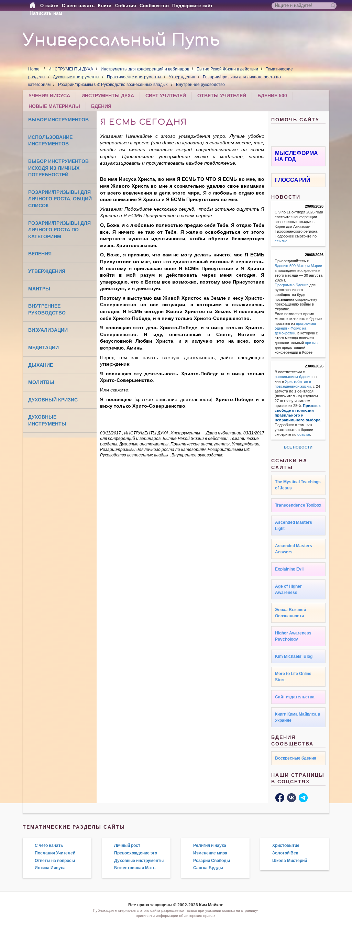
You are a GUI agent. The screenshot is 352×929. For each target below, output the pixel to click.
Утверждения (182, 77)
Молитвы (41, 382)
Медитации (43, 347)
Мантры (39, 288)
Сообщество (154, 5)
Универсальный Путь (121, 40)
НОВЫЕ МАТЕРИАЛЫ (54, 106)
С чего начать (78, 5)
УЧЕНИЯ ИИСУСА (49, 95)
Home (34, 69)
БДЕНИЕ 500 (272, 95)
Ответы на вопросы (55, 860)
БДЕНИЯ (101, 106)
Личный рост (127, 845)
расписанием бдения (293, 377)
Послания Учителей (55, 853)
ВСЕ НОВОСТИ (298, 447)
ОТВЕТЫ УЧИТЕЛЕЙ (221, 95)
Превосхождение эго (135, 853)
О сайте (49, 5)
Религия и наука (209, 845)
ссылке (281, 241)
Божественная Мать (134, 867)
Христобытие (285, 845)
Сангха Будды (208, 867)
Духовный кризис (53, 399)
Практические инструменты (134, 77)
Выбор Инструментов (58, 119)
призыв (311, 343)
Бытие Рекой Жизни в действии (227, 69)
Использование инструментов (50, 140)
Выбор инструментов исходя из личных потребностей (58, 167)
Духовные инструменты (76, 77)
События (125, 5)
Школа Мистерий (289, 860)
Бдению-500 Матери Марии (298, 266)
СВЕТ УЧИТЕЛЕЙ (165, 95)
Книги (105, 5)
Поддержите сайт (192, 5)
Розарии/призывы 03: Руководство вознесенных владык (113, 84)
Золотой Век (285, 853)
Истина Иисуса (50, 867)
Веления (40, 253)
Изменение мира (210, 853)
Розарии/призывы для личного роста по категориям (59, 229)
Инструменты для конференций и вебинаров (145, 69)
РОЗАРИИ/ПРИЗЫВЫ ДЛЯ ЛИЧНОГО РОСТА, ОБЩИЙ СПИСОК (60, 198)
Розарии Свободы (211, 860)
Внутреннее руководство (200, 84)
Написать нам (46, 13)
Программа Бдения (291, 285)
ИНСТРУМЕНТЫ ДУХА (70, 69)
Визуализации (48, 330)
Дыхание (40, 365)
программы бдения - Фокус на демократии (295, 328)
